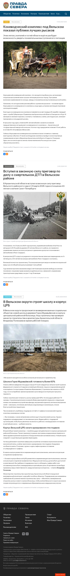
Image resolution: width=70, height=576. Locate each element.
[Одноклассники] (7, 154)
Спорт (6, 21)
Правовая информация (10, 542)
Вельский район (16, 21)
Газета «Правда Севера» (11, 533)
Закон (53, 14)
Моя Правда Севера (54, 520)
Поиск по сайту (8, 540)
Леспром (33, 14)
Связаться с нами (8, 538)
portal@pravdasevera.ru (19, 560)
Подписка (6, 535)
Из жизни (28, 520)
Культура (28, 523)
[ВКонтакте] (4, 154)
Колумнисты (51, 517)
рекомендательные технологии (37, 568)
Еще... (58, 14)
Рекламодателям (9, 527)
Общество (7, 14)
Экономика (25, 14)
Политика (15, 14)
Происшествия (43, 14)
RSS (26, 527)
